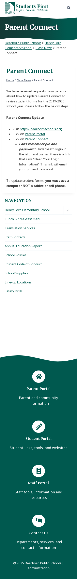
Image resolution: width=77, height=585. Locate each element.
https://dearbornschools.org (41, 129)
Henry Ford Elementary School (27, 210)
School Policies (15, 255)
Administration (39, 568)
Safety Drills (14, 291)
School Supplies (16, 273)
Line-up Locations (18, 282)
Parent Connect (36, 139)
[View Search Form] (68, 7)
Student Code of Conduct (23, 264)
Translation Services (20, 228)
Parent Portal (35, 134)
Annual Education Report (23, 246)
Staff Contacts (15, 237)
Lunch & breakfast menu (23, 219)
